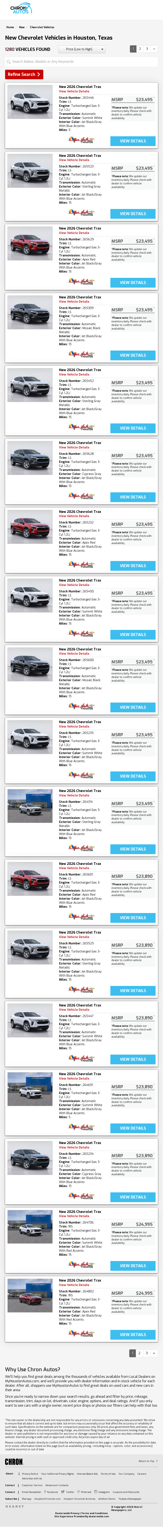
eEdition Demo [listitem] (106, 1499)
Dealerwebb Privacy (67, 1513)
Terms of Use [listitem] (108, 1473)
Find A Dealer (118, 12)
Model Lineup (145, 12)
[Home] (22, 8)
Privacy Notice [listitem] (30, 1473)
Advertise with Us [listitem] (32, 1478)
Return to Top (146, 1461)
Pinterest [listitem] (86, 1492)
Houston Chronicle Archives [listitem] (79, 1499)
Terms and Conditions (94, 1513)
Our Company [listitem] (126, 1473)
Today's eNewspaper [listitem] (130, 1499)
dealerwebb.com (99, 1516)
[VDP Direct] (81, 139)
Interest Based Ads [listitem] (87, 1473)
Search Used (92, 12)
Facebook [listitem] (52, 1492)
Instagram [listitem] (104, 1492)
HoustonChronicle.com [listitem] (47, 1499)
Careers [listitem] (141, 1473)
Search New (68, 12)
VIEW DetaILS (133, 141)
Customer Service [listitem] (32, 1485)
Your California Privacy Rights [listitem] (57, 1473)
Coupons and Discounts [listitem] (126, 1492)
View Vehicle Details (74, 91)
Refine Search (21, 74)
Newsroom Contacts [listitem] (56, 1485)
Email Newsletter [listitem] (31, 1492)
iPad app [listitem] (26, 1499)
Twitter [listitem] (70, 1492)
